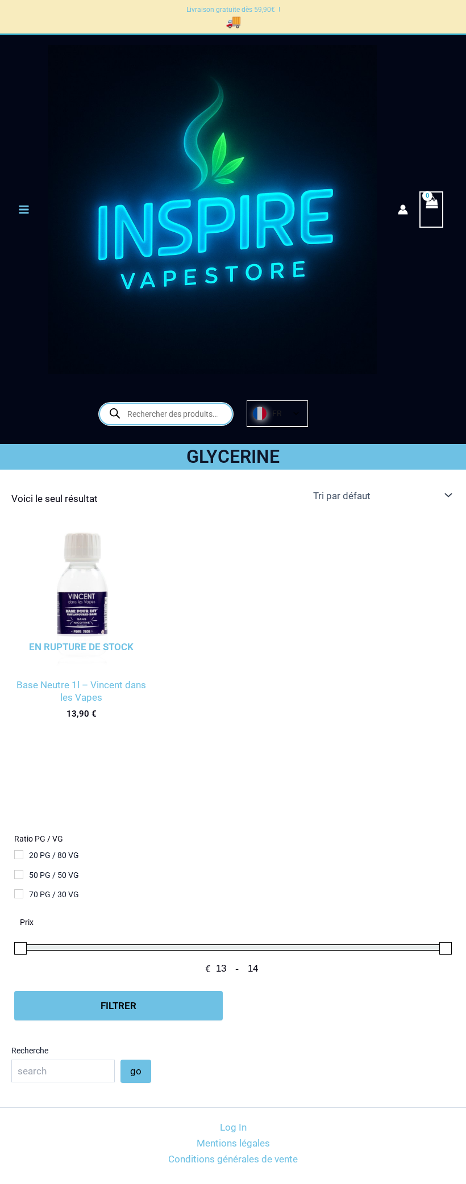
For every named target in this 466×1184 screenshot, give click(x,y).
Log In (233, 1127)
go (136, 1071)
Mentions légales (233, 1143)
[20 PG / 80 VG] (18, 854)
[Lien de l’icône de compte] (403, 209)
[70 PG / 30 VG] (18, 893)
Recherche (29, 1050)
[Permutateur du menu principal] (23, 209)
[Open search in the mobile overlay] (166, 414)
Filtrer (118, 1005)
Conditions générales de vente (233, 1159)
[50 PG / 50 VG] (18, 874)
